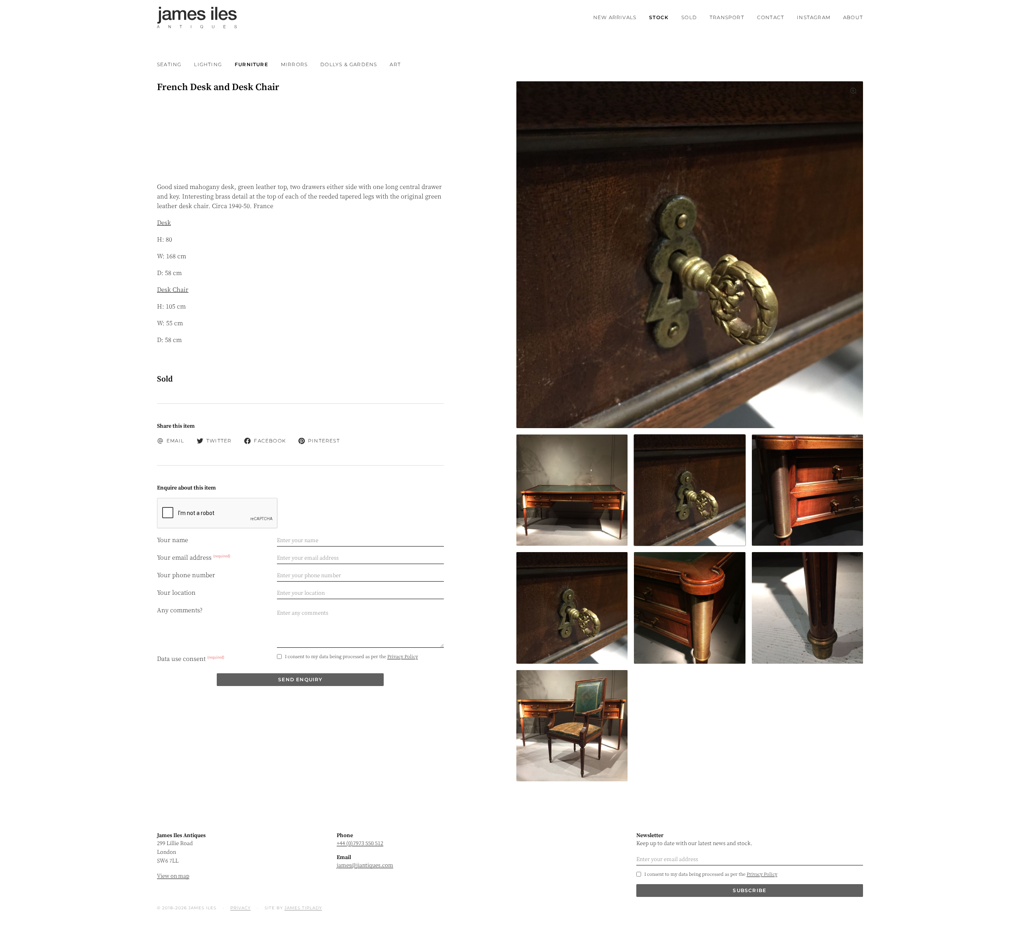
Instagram (813, 17)
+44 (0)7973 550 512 (360, 843)
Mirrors (294, 64)
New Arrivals (614, 17)
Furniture (251, 64)
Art (395, 64)
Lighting (208, 64)
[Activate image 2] (807, 490)
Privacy (240, 907)
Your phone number (186, 575)
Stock (659, 17)
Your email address (193, 557)
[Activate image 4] (689, 607)
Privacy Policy (402, 657)
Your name (172, 540)
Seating (169, 64)
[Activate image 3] (572, 607)
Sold (689, 17)
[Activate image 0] (572, 490)
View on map (173, 876)
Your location (176, 593)
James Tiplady (303, 907)
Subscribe (749, 890)
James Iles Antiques (197, 17)
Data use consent (190, 659)
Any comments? (179, 610)
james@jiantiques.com (365, 865)
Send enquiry (300, 679)
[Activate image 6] (572, 725)
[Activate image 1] (689, 490)
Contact (770, 17)
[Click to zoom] (689, 254)
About (853, 17)
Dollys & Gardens (348, 64)
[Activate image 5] (807, 607)
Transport (727, 17)
